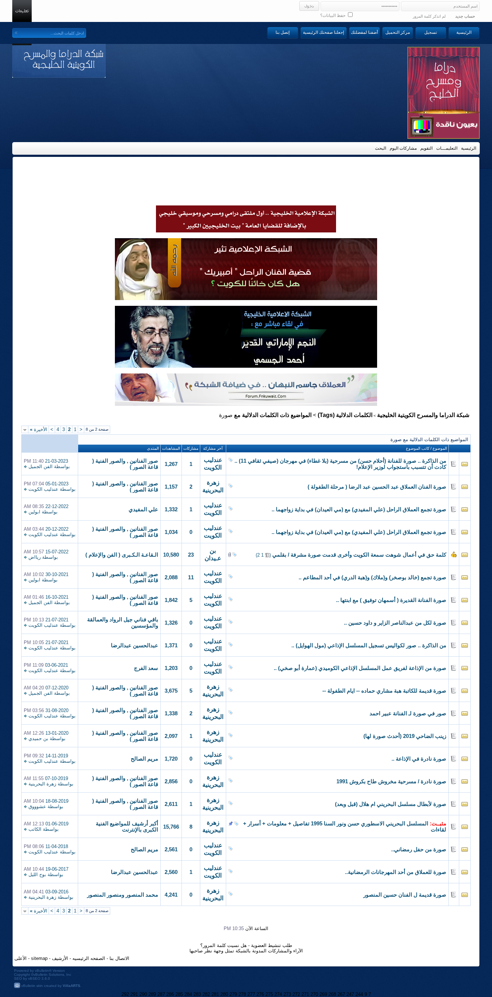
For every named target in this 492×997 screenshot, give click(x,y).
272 (296, 994)
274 (278, 994)
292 (125, 994)
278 (242, 994)
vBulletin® (43, 971)
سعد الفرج (146, 668)
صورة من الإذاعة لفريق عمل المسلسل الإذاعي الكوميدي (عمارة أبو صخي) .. (360, 668)
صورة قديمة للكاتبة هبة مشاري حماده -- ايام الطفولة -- (384, 691)
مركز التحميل (397, 32)
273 (287, 994)
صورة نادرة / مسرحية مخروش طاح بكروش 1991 (391, 781)
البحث (380, 148)
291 (134, 994)
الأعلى (20, 958)
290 (143, 994)
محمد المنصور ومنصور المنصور (122, 895)
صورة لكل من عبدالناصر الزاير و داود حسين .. (395, 623)
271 (305, 994)
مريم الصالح (144, 759)
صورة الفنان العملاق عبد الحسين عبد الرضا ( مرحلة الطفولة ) (377, 487)
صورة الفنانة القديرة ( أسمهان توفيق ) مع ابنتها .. (391, 600)
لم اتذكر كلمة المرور (429, 16)
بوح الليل (37, 874)
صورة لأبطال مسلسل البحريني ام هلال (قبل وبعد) (390, 804)
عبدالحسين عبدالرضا (134, 645)
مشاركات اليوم (403, 148)
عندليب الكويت (43, 489)
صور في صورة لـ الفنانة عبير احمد (408, 713)
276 (260, 994)
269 (323, 994)
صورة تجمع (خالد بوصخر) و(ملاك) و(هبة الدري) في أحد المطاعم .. (372, 577)
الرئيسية (463, 32)
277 (251, 994)
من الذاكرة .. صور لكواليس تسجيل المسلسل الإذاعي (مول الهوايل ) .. (368, 645)
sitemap (39, 958)
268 (332, 994)
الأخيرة (38, 429)
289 (152, 994)
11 (191, 577)
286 (170, 994)
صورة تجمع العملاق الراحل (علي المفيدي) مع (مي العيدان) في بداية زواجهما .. (359, 509)
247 (350, 994)
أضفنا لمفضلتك (364, 32)
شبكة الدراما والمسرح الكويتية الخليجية (423, 415)
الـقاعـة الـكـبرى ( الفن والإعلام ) (121, 555)
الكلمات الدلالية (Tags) (345, 415)
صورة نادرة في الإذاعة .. (419, 759)
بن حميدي (38, 738)
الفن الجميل (40, 466)
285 (179, 994)
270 (314, 994)
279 (233, 994)
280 (224, 994)
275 (269, 994)
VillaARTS (71, 986)
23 (191, 555)
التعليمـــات (446, 148)
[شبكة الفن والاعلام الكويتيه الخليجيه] (246, 298)
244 (359, 994)
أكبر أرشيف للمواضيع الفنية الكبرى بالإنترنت (127, 827)
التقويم (426, 148)
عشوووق (37, 806)
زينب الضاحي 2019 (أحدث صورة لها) (404, 736)
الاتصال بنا (119, 958)
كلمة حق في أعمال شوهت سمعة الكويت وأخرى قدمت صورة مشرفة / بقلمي (359, 555)
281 (215, 994)
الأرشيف (60, 958)
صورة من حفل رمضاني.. (418, 849)
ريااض (34, 557)
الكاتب (34, 829)
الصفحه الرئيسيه (88, 958)
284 (188, 994)
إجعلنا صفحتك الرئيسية (323, 32)
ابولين (34, 512)
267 (341, 994)
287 (161, 994)
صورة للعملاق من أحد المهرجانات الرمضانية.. (395, 872)
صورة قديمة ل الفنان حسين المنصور (404, 895)
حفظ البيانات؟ (333, 15)
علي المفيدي (143, 509)
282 (206, 994)
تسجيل (430, 32)
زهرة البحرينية (42, 784)
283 (197, 994)
